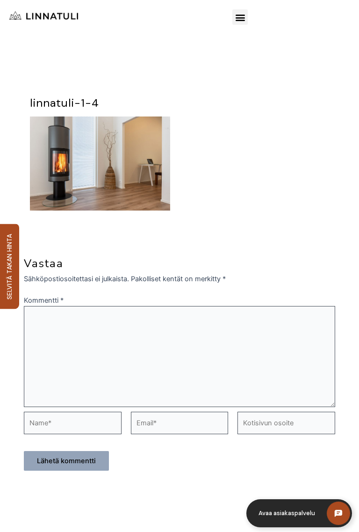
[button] (240, 17)
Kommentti (44, 300)
